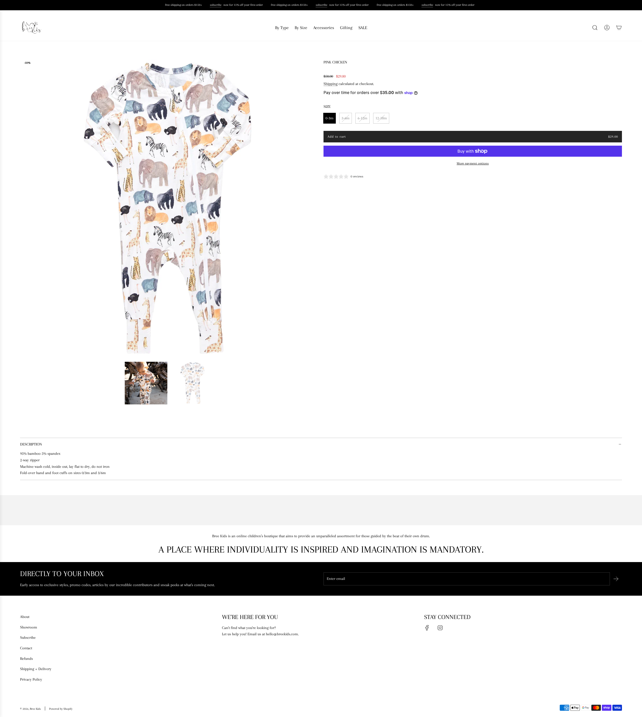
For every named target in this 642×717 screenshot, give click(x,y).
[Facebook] (427, 628)
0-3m (330, 118)
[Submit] (616, 579)
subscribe (213, 5)
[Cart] (619, 28)
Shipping (331, 83)
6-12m (362, 118)
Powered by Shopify (60, 708)
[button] (25, 208)
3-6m (346, 118)
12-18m (381, 118)
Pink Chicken (335, 62)
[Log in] (607, 28)
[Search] (595, 28)
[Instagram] (440, 628)
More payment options (473, 163)
